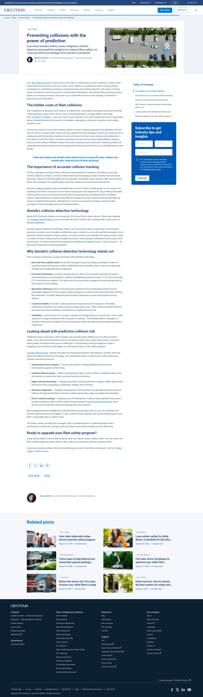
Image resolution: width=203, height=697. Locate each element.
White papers (106, 619)
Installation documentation (120, 652)
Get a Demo (165, 10)
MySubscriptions (51, 689)
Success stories (107, 623)
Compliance (64, 577)
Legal (77, 689)
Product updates (116, 659)
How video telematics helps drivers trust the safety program (77, 538)
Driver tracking (61, 616)
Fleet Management (67, 555)
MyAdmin (150, 642)
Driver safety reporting (64, 638)
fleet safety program (41, 83)
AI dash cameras (17, 623)
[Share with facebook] (29, 465)
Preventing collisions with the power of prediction (53, 18)
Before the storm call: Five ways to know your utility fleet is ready (77, 583)
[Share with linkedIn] (41, 465)
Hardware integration (64, 661)
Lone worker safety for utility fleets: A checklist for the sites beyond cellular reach (153, 538)
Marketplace (160, 3)
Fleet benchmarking (63, 634)
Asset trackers (16, 627)
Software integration (64, 657)
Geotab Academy (117, 667)
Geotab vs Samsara (154, 649)
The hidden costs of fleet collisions (149, 91)
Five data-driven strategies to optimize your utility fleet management (152, 560)
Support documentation (119, 648)
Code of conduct (161, 653)
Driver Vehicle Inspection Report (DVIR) (70, 649)
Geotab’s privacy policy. (152, 169)
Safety (47, 476)
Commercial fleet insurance (66, 672)
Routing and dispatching (65, 623)
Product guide (115, 644)
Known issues (107, 663)
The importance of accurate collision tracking (154, 95)
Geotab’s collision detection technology (151, 100)
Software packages (18, 631)
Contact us (151, 646)
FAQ (103, 640)
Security (150, 634)
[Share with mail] (47, 465)
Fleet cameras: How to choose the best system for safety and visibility (153, 583)
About (149, 616)
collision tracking (43, 188)
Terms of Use (110, 689)
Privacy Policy (16, 689)
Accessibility (151, 638)
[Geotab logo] (14, 10)
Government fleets (18, 644)
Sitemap (38, 689)
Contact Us (182, 10)
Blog (133, 3)
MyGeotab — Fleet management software (26, 619)
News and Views (153, 619)
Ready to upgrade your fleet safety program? (153, 116)
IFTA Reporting (61, 653)
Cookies (28, 689)
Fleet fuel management (64, 627)
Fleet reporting (61, 619)
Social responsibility (154, 631)
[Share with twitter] (35, 465)
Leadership (151, 627)
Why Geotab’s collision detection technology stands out (153, 105)
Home (6, 18)
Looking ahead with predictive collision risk (153, 112)
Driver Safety (24, 18)
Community (145, 3)
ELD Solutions (61, 646)
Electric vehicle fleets (63, 668)
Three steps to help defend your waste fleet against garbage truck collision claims (77, 560)
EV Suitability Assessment (65, 665)
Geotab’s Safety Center (38, 353)
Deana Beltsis (43, 58)
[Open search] (196, 10)
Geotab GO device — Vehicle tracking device (27, 616)
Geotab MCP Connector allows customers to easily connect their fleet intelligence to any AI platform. (41, 3)
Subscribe (142, 178)
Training (104, 631)
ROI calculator (107, 627)
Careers (158, 623)
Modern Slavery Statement (92, 689)
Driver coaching (62, 642)
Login (175, 3)
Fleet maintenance (63, 631)
